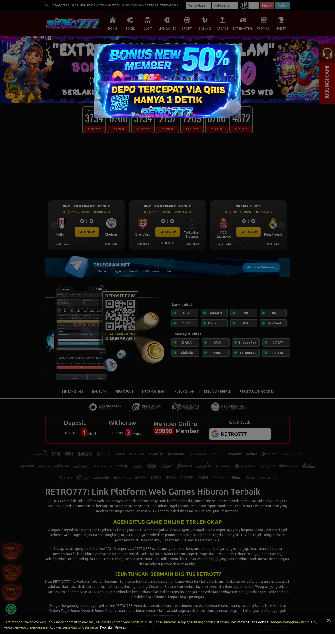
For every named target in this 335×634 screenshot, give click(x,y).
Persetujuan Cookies (252, 622)
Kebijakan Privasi (112, 627)
